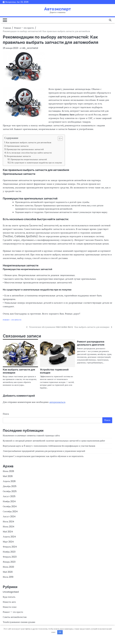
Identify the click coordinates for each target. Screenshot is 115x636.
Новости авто (9, 601)
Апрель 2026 (9, 481)
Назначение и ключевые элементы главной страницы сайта (31, 435)
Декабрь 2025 (9, 486)
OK (60, 632)
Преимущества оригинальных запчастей (25, 149)
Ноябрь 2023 (9, 551)
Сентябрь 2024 (10, 511)
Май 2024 (8, 531)
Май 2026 (8, 476)
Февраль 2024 (10, 546)
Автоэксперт (57, 9)
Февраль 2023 (10, 556)
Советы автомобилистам (15, 617)
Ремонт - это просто (12, 320)
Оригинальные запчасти (17, 145)
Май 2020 (8, 571)
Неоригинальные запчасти (19, 156)
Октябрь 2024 (10, 506)
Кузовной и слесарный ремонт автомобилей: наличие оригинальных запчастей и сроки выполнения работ (54, 440)
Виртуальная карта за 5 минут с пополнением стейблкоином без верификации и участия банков (49, 445)
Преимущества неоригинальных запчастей (29, 159)
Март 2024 (8, 541)
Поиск (6, 413)
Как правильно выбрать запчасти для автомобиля (28, 142)
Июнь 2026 (8, 471)
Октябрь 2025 (10, 491)
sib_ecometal (30, 48)
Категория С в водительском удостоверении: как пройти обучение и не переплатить (43, 456)
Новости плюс (10, 607)
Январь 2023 (9, 561)
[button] (59, 138)
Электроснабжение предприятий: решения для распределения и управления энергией (44, 451)
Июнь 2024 (8, 526)
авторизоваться (57, 402)
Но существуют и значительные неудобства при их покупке (36, 162)
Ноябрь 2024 (9, 501)
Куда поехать (9, 596)
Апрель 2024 (9, 536)
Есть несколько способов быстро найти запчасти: (29, 152)
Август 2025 (9, 496)
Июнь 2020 (8, 566)
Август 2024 (9, 516)
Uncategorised (11, 591)
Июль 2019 (8, 576)
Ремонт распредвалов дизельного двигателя (90, 343)
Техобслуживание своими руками (19, 622)
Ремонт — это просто (13, 612)
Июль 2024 (8, 521)
